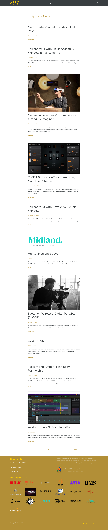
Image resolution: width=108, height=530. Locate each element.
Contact (81, 3)
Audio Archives (90, 3)
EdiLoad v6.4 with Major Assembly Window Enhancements (51, 51)
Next (76, 450)
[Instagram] (86, 523)
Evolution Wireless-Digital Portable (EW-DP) (51, 315)
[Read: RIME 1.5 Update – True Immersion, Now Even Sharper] (54, 158)
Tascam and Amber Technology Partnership (49, 369)
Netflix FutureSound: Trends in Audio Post (52, 29)
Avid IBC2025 (37, 341)
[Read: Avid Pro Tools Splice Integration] (54, 409)
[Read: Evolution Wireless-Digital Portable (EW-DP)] (54, 292)
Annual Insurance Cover (43, 254)
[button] (29, 3)
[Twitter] (90, 523)
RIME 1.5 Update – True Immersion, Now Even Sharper (51, 179)
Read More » (31, 40)
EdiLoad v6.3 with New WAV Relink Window (52, 209)
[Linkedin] (93, 523)
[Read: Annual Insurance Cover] (45, 241)
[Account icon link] (97, 3)
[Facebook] (83, 523)
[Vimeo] (97, 523)
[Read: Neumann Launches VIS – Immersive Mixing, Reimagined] (54, 93)
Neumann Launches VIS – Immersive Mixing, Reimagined (52, 117)
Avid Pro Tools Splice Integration (49, 427)
